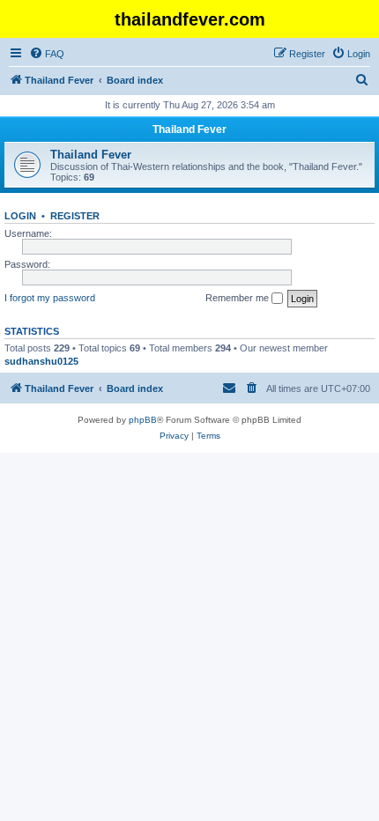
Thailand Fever (189, 129)
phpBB (143, 420)
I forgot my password (49, 297)
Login (20, 216)
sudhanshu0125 (41, 361)
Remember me (238, 297)
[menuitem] (46, 53)
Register (75, 216)
